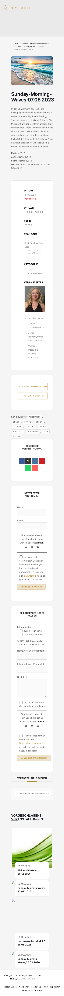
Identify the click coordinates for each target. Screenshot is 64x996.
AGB (27, 739)
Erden (39, 422)
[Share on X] (28, 461)
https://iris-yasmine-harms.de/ (33, 353)
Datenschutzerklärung (30, 743)
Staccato (18, 431)
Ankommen (34, 417)
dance (27, 422)
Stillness (33, 431)
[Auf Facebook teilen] (22, 461)
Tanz (45, 431)
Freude (30, 427)
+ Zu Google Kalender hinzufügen (33, 386)
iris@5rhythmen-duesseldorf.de (36, 338)
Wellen (17, 436)
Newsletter (24, 987)
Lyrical (43, 427)
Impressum (55, 987)
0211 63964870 (36, 327)
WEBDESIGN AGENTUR (26, 979)
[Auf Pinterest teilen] (42, 461)
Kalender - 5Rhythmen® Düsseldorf (35, 43)
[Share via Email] (35, 468)
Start (16, 43)
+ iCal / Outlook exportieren (32, 396)
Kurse (19, 46)
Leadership (36, 987)
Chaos (16, 422)
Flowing (17, 427)
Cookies (39, 990)
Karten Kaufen (10, 987)
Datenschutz (30, 576)
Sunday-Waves (29, 46)
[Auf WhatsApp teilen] (28, 468)
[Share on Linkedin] (35, 461)
